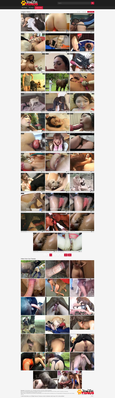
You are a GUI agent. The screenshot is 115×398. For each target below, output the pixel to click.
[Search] (92, 3)
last (69, 254)
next (66, 254)
